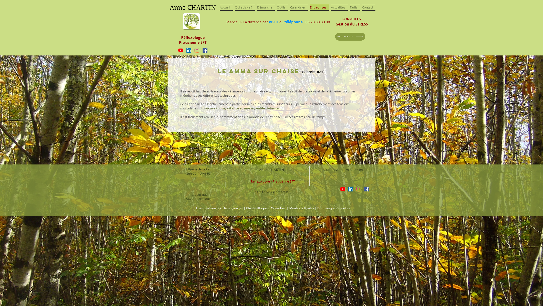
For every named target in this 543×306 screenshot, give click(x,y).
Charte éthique (256, 208)
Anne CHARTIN (271, 169)
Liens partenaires (208, 208)
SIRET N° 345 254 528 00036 (271, 192)
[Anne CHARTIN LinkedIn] (188, 50)
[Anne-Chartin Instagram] (197, 50)
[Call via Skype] (329, 188)
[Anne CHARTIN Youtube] (180, 50)
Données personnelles (333, 208)
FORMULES (352, 22)
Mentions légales (301, 208)
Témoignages (233, 208)
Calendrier (279, 208)
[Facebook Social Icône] (205, 50)
